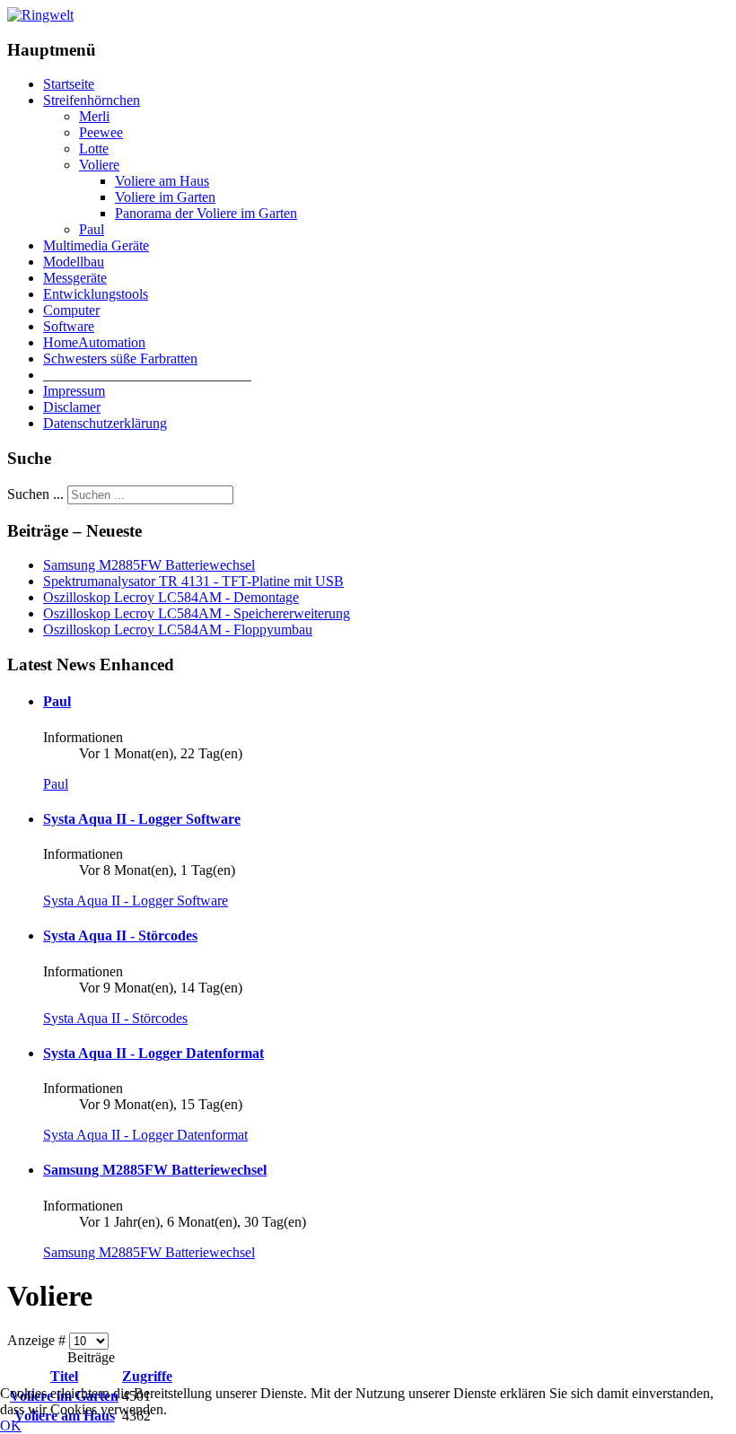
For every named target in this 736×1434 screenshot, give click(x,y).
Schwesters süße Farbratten (120, 358)
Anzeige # (38, 1340)
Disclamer (72, 407)
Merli (94, 116)
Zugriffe (147, 1376)
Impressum (74, 390)
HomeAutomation (94, 342)
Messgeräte (75, 277)
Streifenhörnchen (91, 100)
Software (68, 326)
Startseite (68, 84)
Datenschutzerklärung (105, 423)
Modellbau (73, 261)
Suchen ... (35, 494)
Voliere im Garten (165, 197)
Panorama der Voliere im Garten (206, 213)
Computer (71, 310)
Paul (91, 229)
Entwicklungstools (95, 294)
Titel (64, 1376)
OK (11, 1425)
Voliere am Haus (162, 180)
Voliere (99, 164)
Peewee (101, 132)
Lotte (94, 148)
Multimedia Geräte (96, 245)
